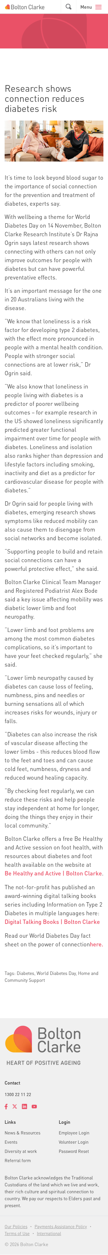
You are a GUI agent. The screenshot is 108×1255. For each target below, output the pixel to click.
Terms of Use (17, 1233)
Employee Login (74, 1133)
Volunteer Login (73, 1142)
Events (11, 1142)
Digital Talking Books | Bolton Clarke (52, 921)
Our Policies (16, 1226)
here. (96, 944)
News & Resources (22, 1133)
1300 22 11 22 (18, 1094)
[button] (68, 7)
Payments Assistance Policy (61, 1226)
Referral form (18, 1160)
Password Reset (74, 1151)
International (49, 1233)
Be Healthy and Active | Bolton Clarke (53, 873)
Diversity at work (21, 1151)
